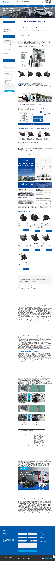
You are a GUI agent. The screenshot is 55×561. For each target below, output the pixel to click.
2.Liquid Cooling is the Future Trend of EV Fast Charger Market (27, 281)
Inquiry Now (6, 16)
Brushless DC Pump (6, 5)
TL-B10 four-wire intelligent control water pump (30, 516)
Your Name (19, 532)
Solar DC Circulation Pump (7, 27)
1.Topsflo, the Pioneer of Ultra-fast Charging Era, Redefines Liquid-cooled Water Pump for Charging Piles (32, 279)
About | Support (35, 5)
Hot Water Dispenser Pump (7, 40)
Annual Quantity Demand (21, 539)
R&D (28, 5)
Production (22, 5)
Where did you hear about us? (7, 80)
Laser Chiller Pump (6, 47)
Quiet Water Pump (6, 33)
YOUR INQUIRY (6, 83)
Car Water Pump (14, 5)
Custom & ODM (43, 5)
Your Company (6, 66)
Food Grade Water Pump (7, 29)
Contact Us (50, 5)
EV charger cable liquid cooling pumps (27, 108)
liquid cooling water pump (28, 503)
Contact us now (26, 207)
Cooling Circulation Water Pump (8, 31)
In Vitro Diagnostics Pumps (7, 44)
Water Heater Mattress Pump (7, 38)
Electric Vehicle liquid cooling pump (24, 44)
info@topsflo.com (5, 531)
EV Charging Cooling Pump (7, 42)
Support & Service (42, 537)
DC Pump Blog (42, 534)
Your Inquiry (19, 542)
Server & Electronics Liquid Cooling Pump (8, 50)
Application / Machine (7, 73)
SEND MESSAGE (9, 91)
